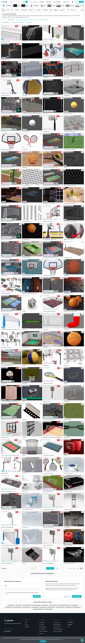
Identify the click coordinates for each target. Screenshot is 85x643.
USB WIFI (23, 563)
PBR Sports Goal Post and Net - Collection (9, 113)
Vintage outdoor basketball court (48, 455)
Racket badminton (67, 437)
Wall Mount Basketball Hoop (48, 221)
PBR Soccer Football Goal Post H (7, 221)
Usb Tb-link (24, 473)
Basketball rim (45, 77)
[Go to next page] (50, 568)
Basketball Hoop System (6, 59)
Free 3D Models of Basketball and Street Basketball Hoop (31, 113)
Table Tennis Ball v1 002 (68, 113)
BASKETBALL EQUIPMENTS (6, 293)
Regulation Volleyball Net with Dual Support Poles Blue (11, 329)
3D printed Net (28, 22)
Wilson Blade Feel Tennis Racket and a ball (50, 167)
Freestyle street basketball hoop (7, 563)
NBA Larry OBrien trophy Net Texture (70, 185)
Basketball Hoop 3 (46, 131)
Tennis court (24, 329)
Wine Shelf (24, 437)
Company (26, 620)
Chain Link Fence (46, 113)
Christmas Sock (66, 329)
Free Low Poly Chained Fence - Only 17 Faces (71, 41)
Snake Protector (25, 491)
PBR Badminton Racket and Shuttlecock (8, 509)
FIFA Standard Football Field (48, 491)
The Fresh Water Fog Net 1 (68, 509)
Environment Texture (67, 419)
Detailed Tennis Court (5, 185)
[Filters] (68, 10)
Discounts (41, 633)
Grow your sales (56, 622)
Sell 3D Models (56, 620)
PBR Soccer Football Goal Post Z (7, 257)
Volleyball (24, 365)
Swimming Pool (4, 275)
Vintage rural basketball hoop (48, 545)
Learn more (62, 639)
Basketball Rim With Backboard (7, 149)
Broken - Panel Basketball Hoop (48, 563)
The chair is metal (67, 527)
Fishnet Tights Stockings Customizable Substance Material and (12, 401)
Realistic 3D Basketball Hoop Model (28, 275)
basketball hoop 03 (46, 401)
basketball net (24, 383)
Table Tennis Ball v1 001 (26, 131)
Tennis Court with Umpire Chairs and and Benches (10, 455)
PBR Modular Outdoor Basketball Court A (50, 149)
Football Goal (24, 41)
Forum (69, 626)
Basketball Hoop (46, 59)
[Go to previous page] (33, 568)
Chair (38, 19)
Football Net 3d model (68, 293)
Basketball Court (46, 347)
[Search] (27, 2)
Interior (42, 19)
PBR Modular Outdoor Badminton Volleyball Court (51, 185)
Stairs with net (24, 419)
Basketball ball (24, 167)
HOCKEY (65, 167)
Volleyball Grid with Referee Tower (7, 365)
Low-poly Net (14, 22)
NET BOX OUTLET (25, 527)
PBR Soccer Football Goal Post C (48, 527)
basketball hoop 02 (5, 437)
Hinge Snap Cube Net (67, 545)
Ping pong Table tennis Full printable (70, 203)
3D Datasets (41, 624)
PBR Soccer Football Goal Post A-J (7, 239)
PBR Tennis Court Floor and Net (7, 311)
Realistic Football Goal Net (26, 221)
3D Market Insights (57, 624)
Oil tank (23, 401)
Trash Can (24, 455)
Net (17, 19)
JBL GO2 (65, 455)
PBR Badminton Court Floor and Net (8, 419)
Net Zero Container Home (68, 473)
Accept (43, 641)
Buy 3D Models (42, 620)
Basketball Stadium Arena (6, 203)
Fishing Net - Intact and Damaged (48, 95)
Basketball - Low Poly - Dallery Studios (70, 311)
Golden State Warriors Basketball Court (49, 239)
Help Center (27, 626)
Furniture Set (29, 19)
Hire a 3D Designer (42, 626)
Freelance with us (56, 626)
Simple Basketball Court (68, 257)
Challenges (70, 624)
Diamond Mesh (24, 59)
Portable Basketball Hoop (6, 95)
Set (25, 19)
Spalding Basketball (25, 239)
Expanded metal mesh (26, 185)
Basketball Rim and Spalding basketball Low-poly (10, 77)
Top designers (70, 622)
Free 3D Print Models (43, 631)
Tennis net (45, 41)
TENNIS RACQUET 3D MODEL (48, 383)
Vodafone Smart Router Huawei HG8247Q (29, 293)
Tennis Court (4, 131)
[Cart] (73, 2)
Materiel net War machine (68, 491)
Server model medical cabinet (27, 509)
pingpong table (25, 203)
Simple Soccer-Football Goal (27, 77)
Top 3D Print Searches (57, 631)
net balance (24, 545)
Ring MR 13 (24, 311)
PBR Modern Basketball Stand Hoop (49, 293)
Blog (26, 622)
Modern (46, 19)
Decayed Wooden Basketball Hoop (49, 509)
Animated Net (21, 22)
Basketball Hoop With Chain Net (48, 275)
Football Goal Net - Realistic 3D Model (70, 221)
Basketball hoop (67, 95)
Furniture (21, 19)
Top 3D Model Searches (58, 629)
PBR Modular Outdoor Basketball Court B (50, 257)
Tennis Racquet (25, 149)
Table (34, 19)
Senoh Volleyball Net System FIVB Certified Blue (10, 545)
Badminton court (25, 347)
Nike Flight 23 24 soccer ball (68, 239)
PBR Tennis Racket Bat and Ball (48, 419)
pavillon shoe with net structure (69, 563)
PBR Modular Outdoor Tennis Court (7, 167)
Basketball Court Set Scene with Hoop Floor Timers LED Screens (54, 437)
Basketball (66, 347)
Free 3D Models (42, 629)
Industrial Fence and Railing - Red (69, 131)
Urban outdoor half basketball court (49, 311)
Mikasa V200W (24, 95)
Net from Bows (66, 365)
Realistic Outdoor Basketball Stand (7, 527)
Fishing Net (66, 383)
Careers (26, 624)
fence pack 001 (66, 77)
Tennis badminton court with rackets (70, 149)
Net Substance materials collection (49, 203)
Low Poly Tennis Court (26, 257)
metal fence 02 (45, 329)
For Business (41, 622)
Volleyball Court (66, 59)
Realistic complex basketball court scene (8, 491)
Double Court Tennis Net (6, 41)
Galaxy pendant (66, 401)
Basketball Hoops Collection (6, 347)
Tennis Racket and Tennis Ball (48, 473)
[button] (24, 2)
